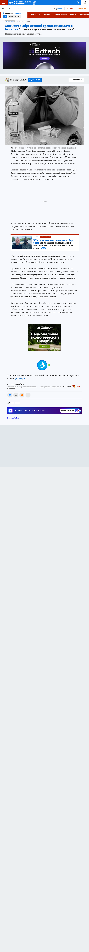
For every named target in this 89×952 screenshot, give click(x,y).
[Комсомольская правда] (20, 3)
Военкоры (47, 15)
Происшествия (10, 21)
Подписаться (34, 80)
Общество (36, 236)
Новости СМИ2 (13, 418)
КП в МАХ (73, 15)
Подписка (81, 8)
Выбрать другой (14, 16)
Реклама (70, 8)
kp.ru (78, 386)
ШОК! (17, 403)
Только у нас (35, 15)
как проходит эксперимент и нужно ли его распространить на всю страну (53, 244)
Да (5, 16)
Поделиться (77, 80)
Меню (4, 2)
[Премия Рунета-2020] (33, 3)
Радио (59, 8)
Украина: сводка (61, 15)
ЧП (12, 403)
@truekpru (20, 378)
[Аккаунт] (85, 2)
